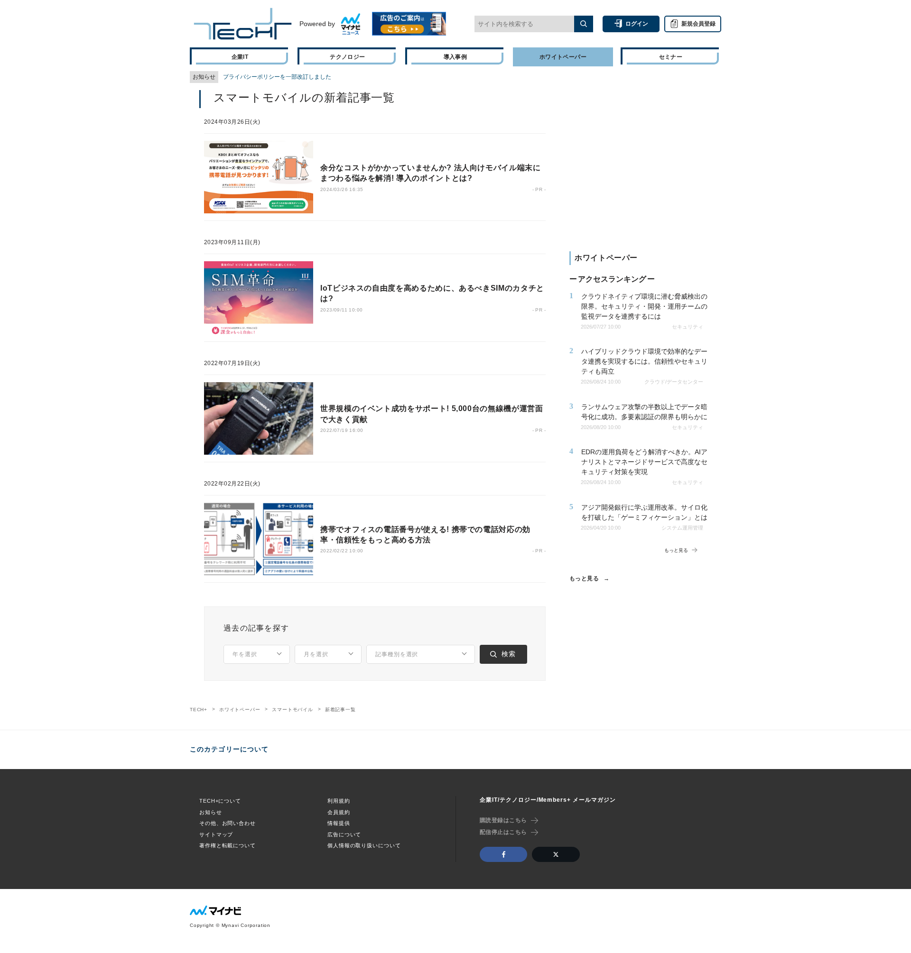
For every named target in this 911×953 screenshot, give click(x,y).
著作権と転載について (227, 845)
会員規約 (338, 812)
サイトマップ (216, 834)
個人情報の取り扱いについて (363, 845)
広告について (344, 834)
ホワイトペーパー (239, 709)
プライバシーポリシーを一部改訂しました (277, 76)
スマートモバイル (292, 709)
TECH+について (220, 801)
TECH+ (198, 709)
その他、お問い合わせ (227, 823)
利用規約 (338, 801)
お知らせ (210, 812)
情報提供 (338, 823)
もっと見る (584, 578)
